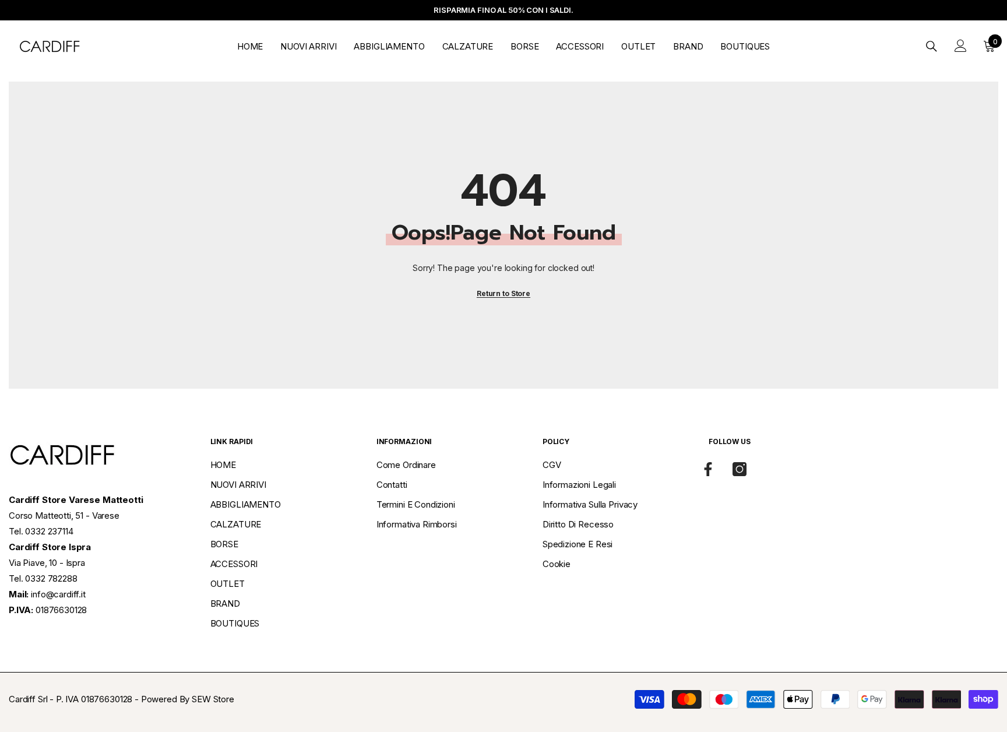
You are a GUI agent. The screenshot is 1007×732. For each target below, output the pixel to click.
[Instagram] (740, 469)
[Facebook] (708, 469)
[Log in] (961, 46)
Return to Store (503, 293)
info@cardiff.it (58, 594)
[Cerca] (931, 46)
